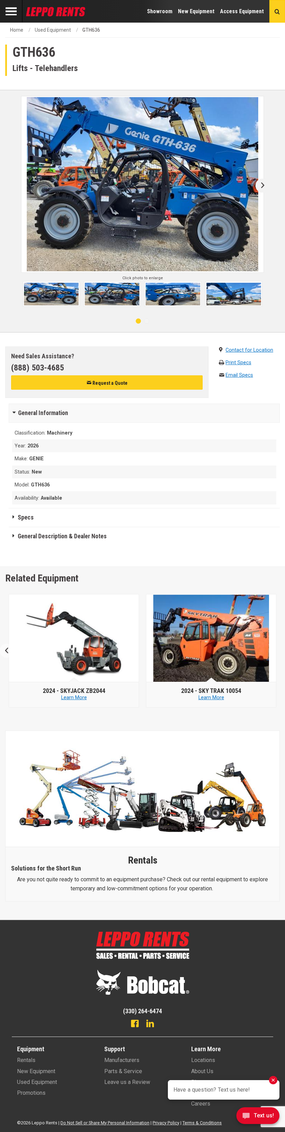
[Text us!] (258, 1117)
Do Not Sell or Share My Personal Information (104, 1122)
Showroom (159, 11)
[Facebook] (135, 1024)
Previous (9, 651)
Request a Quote (109, 383)
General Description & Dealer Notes (62, 536)
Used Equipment (53, 30)
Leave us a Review (127, 1082)
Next (259, 185)
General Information (43, 412)
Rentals (26, 1060)
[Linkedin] (150, 1024)
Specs (26, 517)
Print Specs (238, 363)
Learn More (74, 698)
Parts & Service (123, 1071)
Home (16, 30)
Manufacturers (121, 1060)
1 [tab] (138, 321)
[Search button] (277, 11)
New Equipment (196, 11)
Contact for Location (249, 350)
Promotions (31, 1093)
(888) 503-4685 (37, 368)
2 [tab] (146, 321)
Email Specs (239, 375)
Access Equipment (242, 11)
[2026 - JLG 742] (211, 638)
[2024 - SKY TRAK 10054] (74, 638)
